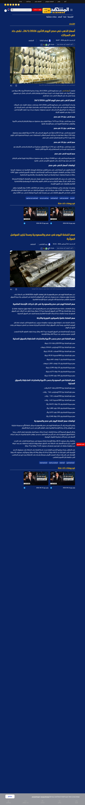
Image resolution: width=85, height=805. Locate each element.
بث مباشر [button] (36, 9)
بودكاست (28, 1)
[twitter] (44, 45)
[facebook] (42, 45)
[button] (42, 24)
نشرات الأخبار (45, 10)
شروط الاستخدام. (36, 796)
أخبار (65, 1)
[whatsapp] (46, 45)
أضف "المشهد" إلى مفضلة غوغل (64, 44)
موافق (10, 796)
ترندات (20, 1)
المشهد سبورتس (49, 1)
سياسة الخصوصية (45, 796)
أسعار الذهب (66, 91)
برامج (59, 1)
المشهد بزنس (38, 1)
